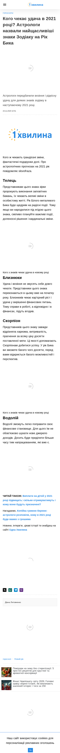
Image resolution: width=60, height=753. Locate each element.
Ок (30, 750)
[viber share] (21, 590)
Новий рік (18, 659)
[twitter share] (4, 590)
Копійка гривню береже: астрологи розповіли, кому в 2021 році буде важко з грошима (27, 515)
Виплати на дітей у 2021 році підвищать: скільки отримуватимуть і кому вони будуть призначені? (29, 500)
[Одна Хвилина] (35, 4)
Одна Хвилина (18, 529)
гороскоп (7, 659)
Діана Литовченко (13, 602)
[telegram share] (16, 590)
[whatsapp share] (10, 590)
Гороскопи (8, 13)
